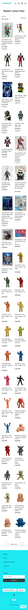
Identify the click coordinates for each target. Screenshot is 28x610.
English (21, 590)
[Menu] (25, 3)
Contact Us (6, 566)
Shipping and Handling (8, 562)
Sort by (4, 16)
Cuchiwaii (16, 604)
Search (5, 558)
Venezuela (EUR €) (9, 590)
